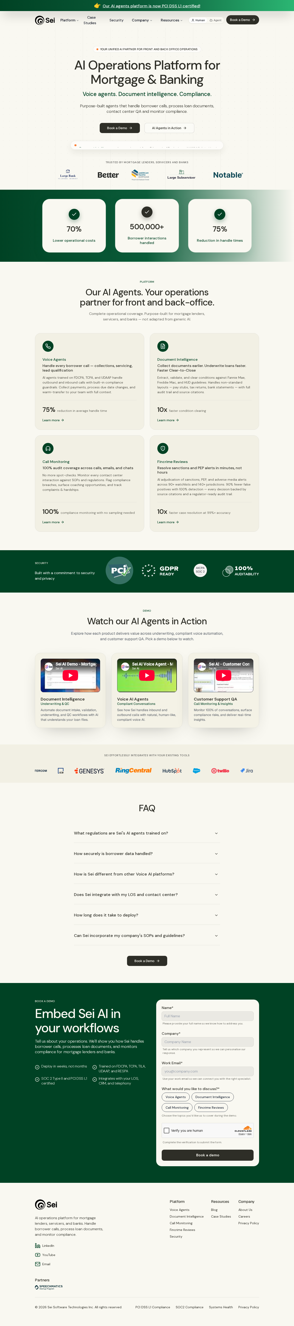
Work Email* (172, 1063)
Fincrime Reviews (211, 1107)
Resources (170, 20)
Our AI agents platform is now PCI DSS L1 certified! (151, 6)
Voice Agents (176, 1097)
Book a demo (207, 1155)
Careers (244, 1216)
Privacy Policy (248, 1223)
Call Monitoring (177, 1107)
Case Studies (90, 20)
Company (140, 20)
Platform (67, 20)
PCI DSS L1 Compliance (153, 1307)
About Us (245, 1210)
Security (117, 20)
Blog (214, 1210)
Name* (167, 1007)
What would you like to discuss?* (191, 1088)
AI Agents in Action (166, 128)
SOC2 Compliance (190, 1307)
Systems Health (221, 1307)
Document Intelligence (212, 1097)
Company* (171, 1033)
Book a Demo (240, 20)
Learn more (51, 420)
